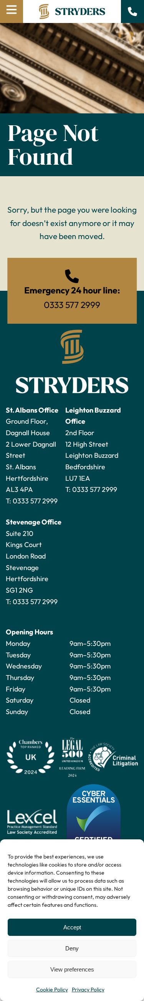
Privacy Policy (88, 989)
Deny (72, 948)
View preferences (72, 969)
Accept (72, 927)
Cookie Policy (52, 989)
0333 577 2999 (35, 500)
